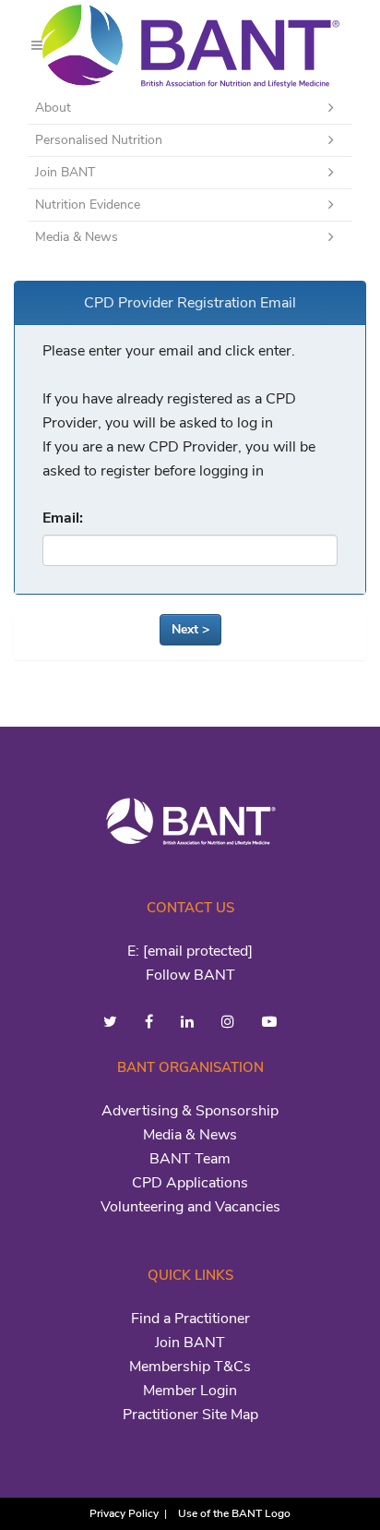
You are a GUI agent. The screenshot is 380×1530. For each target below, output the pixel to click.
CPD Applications (190, 1183)
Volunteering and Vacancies (190, 1207)
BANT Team (190, 1159)
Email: (62, 518)
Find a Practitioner (190, 1318)
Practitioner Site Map (190, 1414)
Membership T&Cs (190, 1366)
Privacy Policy (124, 1513)
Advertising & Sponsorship (190, 1111)
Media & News (190, 1135)
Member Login (190, 1390)
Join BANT (190, 1342)
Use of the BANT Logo (234, 1513)
